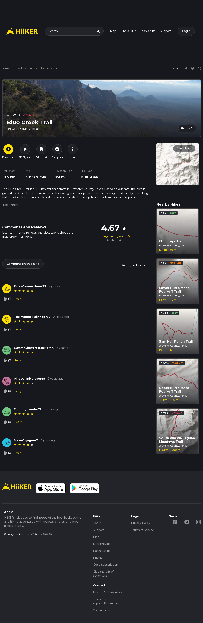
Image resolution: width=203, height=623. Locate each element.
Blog (96, 537)
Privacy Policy (140, 523)
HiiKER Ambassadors (107, 592)
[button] (10, 205)
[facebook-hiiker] (175, 521)
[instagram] (198, 68)
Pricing (98, 557)
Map (113, 31)
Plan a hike (148, 31)
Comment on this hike (23, 264)
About (97, 523)
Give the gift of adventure (103, 573)
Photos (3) (187, 128)
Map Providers (103, 544)
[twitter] (191, 68)
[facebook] (185, 68)
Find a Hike (128, 31)
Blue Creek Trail (48, 68)
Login (186, 31)
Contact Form (102, 610)
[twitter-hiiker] (186, 521)
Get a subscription (105, 564)
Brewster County (24, 68)
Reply (18, 298)
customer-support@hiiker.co (105, 601)
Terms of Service (142, 530)
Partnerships (101, 551)
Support (165, 31)
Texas (5, 68)
